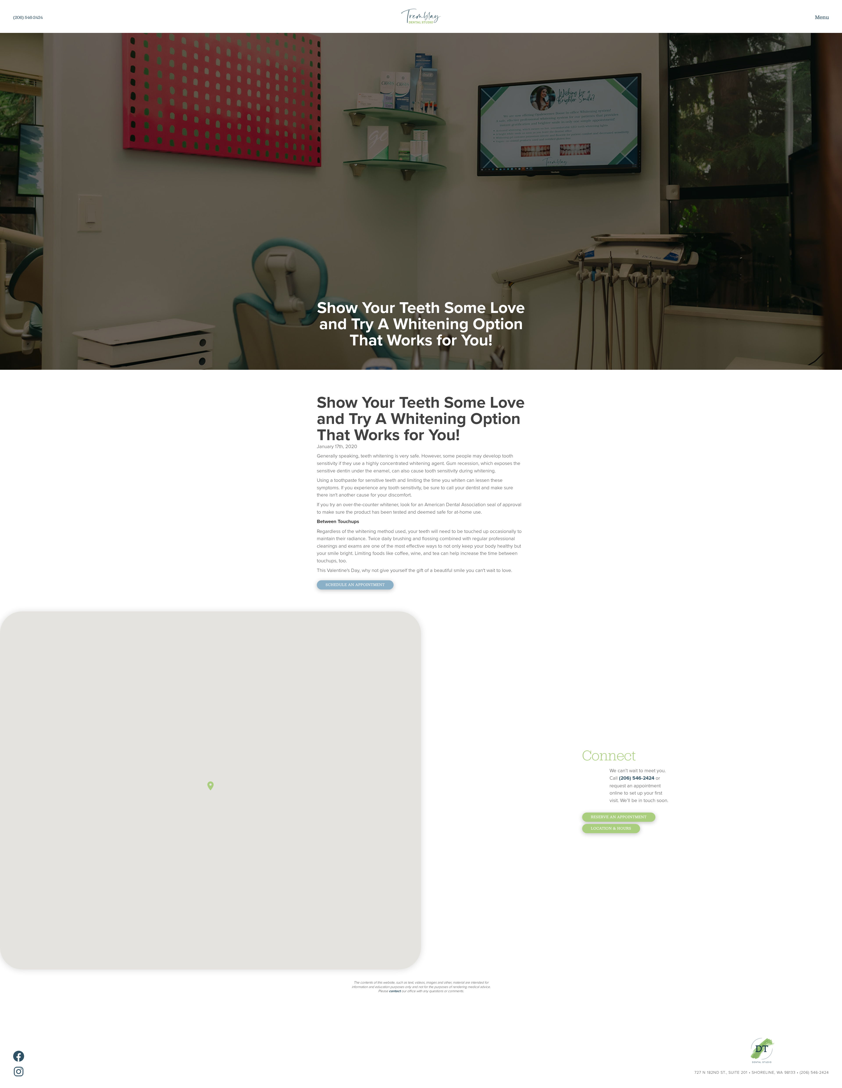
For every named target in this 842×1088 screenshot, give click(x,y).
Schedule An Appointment (355, 584)
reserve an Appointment (619, 817)
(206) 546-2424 (637, 777)
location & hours (611, 828)
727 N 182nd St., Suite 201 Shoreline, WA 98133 (745, 1072)
